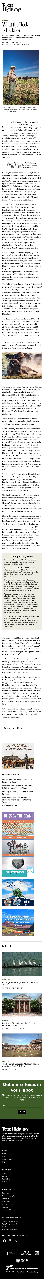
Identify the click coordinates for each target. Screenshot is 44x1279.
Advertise (5, 1207)
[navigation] (40, 9)
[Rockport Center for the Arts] (18, 876)
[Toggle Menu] (40, 9)
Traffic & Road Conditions (10, 1221)
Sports (5, 1061)
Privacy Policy (33, 1272)
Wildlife (6, 980)
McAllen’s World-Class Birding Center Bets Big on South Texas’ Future (17, 787)
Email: (5, 1105)
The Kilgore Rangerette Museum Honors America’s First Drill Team (20, 1065)
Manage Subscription (9, 1196)
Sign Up (22, 1112)
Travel (4, 1173)
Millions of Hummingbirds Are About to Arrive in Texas (17, 781)
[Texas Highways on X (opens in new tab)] (15, 1241)
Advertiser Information (9, 1210)
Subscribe (5, 1193)
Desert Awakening (9, 806)
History (5, 20)
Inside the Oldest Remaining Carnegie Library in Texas (19, 1024)
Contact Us (5, 1199)
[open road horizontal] (18, 935)
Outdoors (5, 1176)
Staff (3, 1156)
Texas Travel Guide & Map (10, 1224)
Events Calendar (7, 1227)
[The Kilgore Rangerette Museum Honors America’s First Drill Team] (22, 1056)
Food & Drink (6, 1179)
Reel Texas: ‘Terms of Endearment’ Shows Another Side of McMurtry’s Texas (16, 800)
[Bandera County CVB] (18, 768)
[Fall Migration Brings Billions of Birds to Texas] (22, 975)
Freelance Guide (7, 1159)
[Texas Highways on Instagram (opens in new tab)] (10, 1241)
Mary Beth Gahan (13, 42)
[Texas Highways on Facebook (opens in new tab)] (4, 1241)
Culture (4, 1182)
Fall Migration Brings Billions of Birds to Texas (17, 793)
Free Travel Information (9, 1230)
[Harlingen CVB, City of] (18, 905)
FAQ (3, 1162)
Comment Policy (7, 1204)
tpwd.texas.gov (27, 167)
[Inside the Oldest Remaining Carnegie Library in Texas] (22, 1015)
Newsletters (6, 1201)
